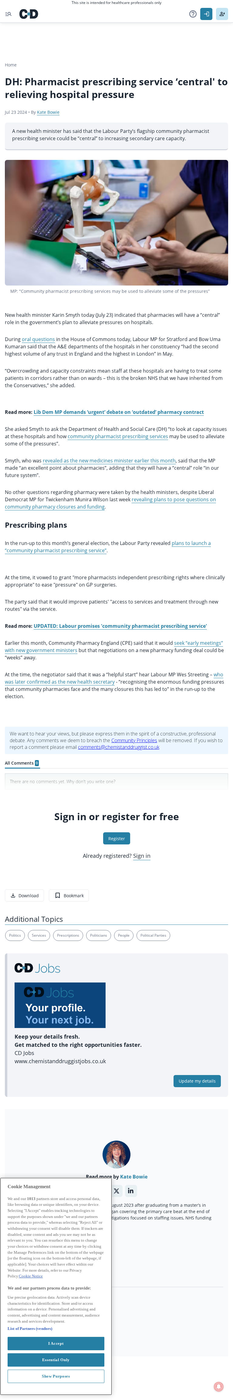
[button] (193, 14)
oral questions (38, 339)
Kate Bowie (48, 112)
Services (39, 935)
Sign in (141, 855)
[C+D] (28, 14)
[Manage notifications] (219, 1387)
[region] (56, 1286)
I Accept (55, 1343)
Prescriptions (68, 935)
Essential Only (56, 1360)
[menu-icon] (8, 14)
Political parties (153, 935)
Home (11, 65)
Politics (15, 935)
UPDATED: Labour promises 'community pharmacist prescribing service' (120, 626)
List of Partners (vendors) (30, 1328)
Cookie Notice (31, 1276)
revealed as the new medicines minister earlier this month (109, 460)
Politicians (98, 935)
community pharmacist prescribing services (118, 436)
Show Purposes (56, 1376)
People (124, 935)
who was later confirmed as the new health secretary (114, 678)
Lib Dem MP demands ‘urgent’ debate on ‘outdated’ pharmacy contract (119, 412)
